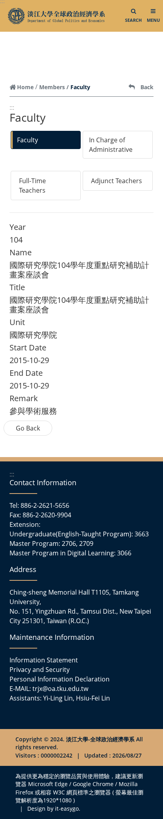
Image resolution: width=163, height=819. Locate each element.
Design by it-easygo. (53, 808)
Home (25, 87)
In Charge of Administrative (111, 145)
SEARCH (133, 20)
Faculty (27, 140)
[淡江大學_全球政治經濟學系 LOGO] (56, 16)
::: (11, 107)
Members (52, 87)
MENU (153, 20)
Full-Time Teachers (32, 185)
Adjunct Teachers (116, 180)
